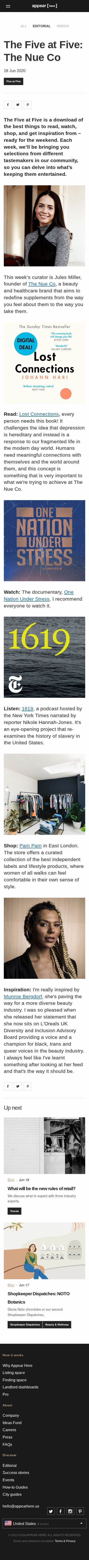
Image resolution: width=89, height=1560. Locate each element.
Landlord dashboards (20, 1387)
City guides (12, 1494)
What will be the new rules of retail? (41, 1188)
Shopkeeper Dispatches (25, 1324)
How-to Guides (15, 1487)
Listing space (14, 1373)
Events (8, 1480)
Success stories (16, 1473)
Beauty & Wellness (57, 1324)
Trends (14, 1211)
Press (7, 1437)
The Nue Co (42, 283)
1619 (27, 708)
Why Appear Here (18, 1366)
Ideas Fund (12, 1423)
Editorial (42, 26)
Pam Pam (30, 845)
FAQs (7, 1445)
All (23, 26)
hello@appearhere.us (21, 1506)
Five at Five (13, 81)
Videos (62, 26)
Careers (9, 1430)
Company (11, 1415)
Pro (6, 1394)
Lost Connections (39, 414)
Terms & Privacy (65, 1541)
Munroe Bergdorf (23, 996)
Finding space (15, 1380)
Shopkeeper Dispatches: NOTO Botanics (39, 1297)
